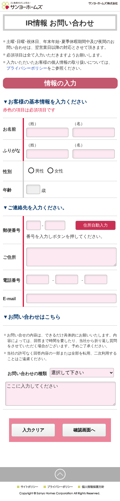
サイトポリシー (27, 487)
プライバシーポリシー (26, 68)
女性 (58, 170)
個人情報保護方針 (91, 487)
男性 (40, 170)
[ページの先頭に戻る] (60, 474)
